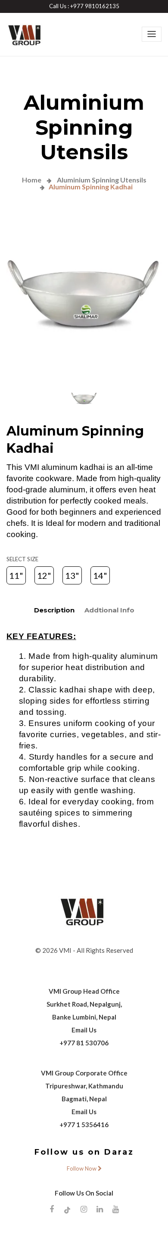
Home (31, 180)
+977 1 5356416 (84, 1124)
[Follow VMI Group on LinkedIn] (99, 1209)
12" (44, 575)
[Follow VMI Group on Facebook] (52, 1209)
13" (72, 575)
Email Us (84, 1030)
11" (16, 575)
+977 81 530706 (84, 1043)
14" (100, 575)
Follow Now (82, 1168)
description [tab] (54, 610)
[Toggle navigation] (152, 34)
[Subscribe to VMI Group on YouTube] (115, 1209)
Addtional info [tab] (109, 610)
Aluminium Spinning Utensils (101, 180)
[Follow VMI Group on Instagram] (84, 1209)
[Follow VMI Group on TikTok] (67, 1209)
